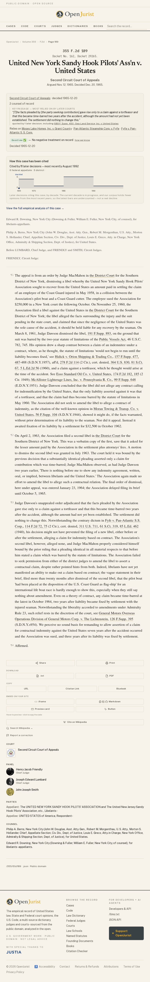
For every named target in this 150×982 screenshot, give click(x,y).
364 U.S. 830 (120, 362)
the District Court (102, 275)
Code (25, 26)
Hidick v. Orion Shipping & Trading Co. (83, 356)
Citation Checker (77, 951)
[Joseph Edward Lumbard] (10, 782)
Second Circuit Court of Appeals (75, 80)
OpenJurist (12, 41)
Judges (56, 26)
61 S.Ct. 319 (109, 526)
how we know (82, 140)
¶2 (12, 435)
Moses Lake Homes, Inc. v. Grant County (47, 128)
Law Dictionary (75, 915)
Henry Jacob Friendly (29, 769)
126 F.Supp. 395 (121, 618)
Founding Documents (79, 941)
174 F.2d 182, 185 (126, 373)
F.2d (42, 41)
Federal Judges (75, 920)
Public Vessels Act (112, 339)
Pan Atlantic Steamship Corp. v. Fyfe (96, 128)
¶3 (12, 502)
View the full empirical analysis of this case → (35, 208)
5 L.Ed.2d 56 (29, 368)
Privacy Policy (15, 972)
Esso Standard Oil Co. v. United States (83, 373)
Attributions (111, 966)
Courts (40, 26)
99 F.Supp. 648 (125, 379)
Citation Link (72, 688)
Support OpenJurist (121, 933)
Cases (11, 26)
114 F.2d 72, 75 (36, 526)
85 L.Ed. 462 (129, 526)
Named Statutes (76, 935)
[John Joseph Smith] (10, 792)
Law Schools (74, 930)
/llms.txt (114, 914)
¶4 (12, 645)
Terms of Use (131, 966)
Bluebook (121, 688)
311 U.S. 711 (88, 526)
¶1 (12, 274)
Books (98, 26)
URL (26, 688)
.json (25, 866)
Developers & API (120, 908)
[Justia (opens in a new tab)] (13, 952)
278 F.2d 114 (69, 362)
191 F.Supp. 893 (99, 333)
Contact (65, 966)
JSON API (115, 919)
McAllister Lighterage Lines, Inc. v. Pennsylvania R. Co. (71, 379)
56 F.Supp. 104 (46, 414)
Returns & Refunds (87, 966)
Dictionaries (78, 26)
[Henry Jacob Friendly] (10, 771)
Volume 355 (29, 41)
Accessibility (44, 966)
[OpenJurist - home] (75, 14)
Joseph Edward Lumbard (31, 779)
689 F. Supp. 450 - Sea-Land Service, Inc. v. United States (86, 123)
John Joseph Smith (27, 789)
